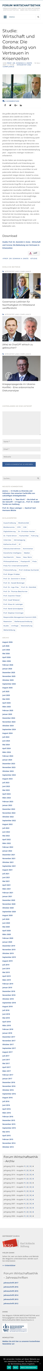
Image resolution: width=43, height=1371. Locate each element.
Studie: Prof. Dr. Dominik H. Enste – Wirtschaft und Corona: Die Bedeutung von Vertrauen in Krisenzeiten (21, 245)
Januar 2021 (7, 896)
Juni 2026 (6, 650)
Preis (34, 561)
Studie (6, 626)
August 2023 (7, 779)
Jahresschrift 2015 (11, 1291)
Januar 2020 (7, 942)
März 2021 (6, 889)
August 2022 (7, 824)
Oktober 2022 (8, 817)
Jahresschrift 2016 (11, 1287)
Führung (34, 536)
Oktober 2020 (8, 908)
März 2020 (6, 934)
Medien (27, 553)
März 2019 (6, 980)
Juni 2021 (6, 877)
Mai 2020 (6, 927)
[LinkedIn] (20, 105)
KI (20, 544)
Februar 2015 (7, 1139)
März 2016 (6, 1113)
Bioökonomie (9, 527)
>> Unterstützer (8, 1265)
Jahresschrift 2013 (11, 1299)
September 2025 (9, 684)
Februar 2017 (7, 1075)
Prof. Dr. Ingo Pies (11, 587)
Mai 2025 (6, 699)
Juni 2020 (6, 923)
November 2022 (8, 813)
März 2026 (6, 661)
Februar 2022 (7, 847)
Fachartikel (24, 536)
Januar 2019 (7, 987)
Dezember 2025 (8, 672)
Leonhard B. (7, 499)
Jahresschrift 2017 (11, 1283)
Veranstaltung (26, 626)
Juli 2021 (5, 873)
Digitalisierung (9, 531)
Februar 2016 (7, 1116)
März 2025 (6, 706)
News (18, 557)
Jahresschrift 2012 (11, 1303)
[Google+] (15, 105)
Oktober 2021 (8, 862)
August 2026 (7, 642)
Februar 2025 (7, 710)
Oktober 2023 (8, 771)
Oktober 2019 (8, 953)
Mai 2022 (6, 836)
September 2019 (9, 957)
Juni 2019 (6, 968)
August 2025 (7, 688)
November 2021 (8, 858)
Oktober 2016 (8, 1090)
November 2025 (8, 676)
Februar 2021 (7, 892)
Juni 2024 (6, 741)
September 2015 (9, 1128)
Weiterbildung (9, 630)
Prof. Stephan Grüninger (13, 613)
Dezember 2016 (8, 1082)
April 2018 (6, 1022)
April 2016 (6, 1109)
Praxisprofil (25, 561)
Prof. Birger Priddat (11, 574)
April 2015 (6, 1135)
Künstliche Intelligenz (12, 553)
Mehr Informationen (28, 1367)
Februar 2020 (7, 938)
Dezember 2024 (8, 718)
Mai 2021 (6, 881)
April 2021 (6, 885)
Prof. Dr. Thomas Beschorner (15, 591)
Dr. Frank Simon (10, 536)
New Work (27, 557)
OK (9, 1367)
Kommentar (28, 549)
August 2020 (7, 915)
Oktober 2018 (8, 999)
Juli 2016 (5, 1101)
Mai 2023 (6, 790)
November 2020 (8, 904)
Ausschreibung (9, 523)
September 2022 (9, 820)
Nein (15, 1367)
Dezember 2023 (8, 763)
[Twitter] (10, 105)
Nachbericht (8, 557)
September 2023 (9, 775)
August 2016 (7, 1097)
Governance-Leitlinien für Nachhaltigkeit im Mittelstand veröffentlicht (18, 304)
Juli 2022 (5, 828)
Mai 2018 (6, 1018)
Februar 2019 (7, 984)
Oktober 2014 (8, 1147)
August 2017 (7, 1052)
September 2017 (9, 1048)
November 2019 (8, 949)
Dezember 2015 (8, 1120)
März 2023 (6, 798)
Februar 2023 (7, 801)
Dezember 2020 (8, 900)
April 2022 (6, 839)
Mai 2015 (6, 1132)
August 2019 (7, 961)
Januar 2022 (7, 851)
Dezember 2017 (8, 1037)
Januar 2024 (7, 760)
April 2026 (6, 657)
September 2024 (9, 729)
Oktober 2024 (8, 725)
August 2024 (7, 733)
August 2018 (7, 1006)
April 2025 (6, 703)
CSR (25, 527)
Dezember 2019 (8, 946)
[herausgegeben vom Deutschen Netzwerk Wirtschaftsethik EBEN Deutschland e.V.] (21, 6)
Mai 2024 (6, 744)
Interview (7, 540)
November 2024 (8, 722)
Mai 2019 (6, 972)
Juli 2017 (5, 1056)
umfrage (14, 626)
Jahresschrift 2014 (11, 1295)
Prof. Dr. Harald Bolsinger (14, 583)
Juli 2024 (5, 737)
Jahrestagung (19, 540)
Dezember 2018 (8, 991)
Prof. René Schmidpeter (13, 609)
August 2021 (7, 870)
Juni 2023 (6, 786)
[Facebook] (5, 105)
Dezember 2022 (8, 809)
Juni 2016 (6, 1105)
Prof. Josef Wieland (11, 600)
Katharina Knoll (9, 544)
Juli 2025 (5, 691)
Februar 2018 (7, 1029)
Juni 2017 (6, 1059)
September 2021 (9, 866)
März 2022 (6, 843)
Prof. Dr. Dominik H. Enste (19, 63)
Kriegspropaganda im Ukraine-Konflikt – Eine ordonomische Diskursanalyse (19, 387)
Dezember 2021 (8, 855)
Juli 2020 (5, 919)
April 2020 (6, 930)
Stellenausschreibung (23, 621)
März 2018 (6, 1025)
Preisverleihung (9, 570)
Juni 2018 (6, 1014)
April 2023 (6, 794)
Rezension (7, 621)
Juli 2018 (5, 1010)
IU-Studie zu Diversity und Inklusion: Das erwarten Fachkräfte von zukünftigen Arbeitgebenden (18, 493)
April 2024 (6, 748)
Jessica (5, 491)
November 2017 (8, 1040)
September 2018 (9, 1003)
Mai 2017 (6, 1063)
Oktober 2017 (8, 1044)
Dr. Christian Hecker (26, 531)
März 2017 (6, 1071)
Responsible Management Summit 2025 (19, 617)
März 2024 (6, 752)
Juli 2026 (5, 646)
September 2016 (9, 1094)
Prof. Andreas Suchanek (29, 570)
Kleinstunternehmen (12, 549)
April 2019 (6, 976)
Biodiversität (23, 523)
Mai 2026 (6, 653)
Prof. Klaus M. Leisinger (13, 604)
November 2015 (8, 1124)
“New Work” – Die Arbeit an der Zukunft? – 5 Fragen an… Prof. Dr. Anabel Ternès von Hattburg (20, 501)
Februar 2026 (7, 665)
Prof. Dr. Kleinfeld (28, 587)
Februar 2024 (7, 756)
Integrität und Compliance (18, 271)
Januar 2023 (7, 805)
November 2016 (8, 1086)
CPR (19, 527)
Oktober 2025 (8, 680)
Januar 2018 (7, 1033)
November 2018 (8, 995)
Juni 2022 (6, 832)
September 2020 (9, 911)
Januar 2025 (7, 714)
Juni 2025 (6, 695)
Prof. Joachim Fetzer (12, 596)
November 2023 (8, 767)
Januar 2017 (7, 1078)
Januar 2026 (7, 669)
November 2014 (8, 1143)
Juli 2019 (5, 965)
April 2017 (6, 1067)
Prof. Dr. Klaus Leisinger (12, 508)
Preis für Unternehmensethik (15, 566)
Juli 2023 (5, 782)
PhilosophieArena (10, 561)
